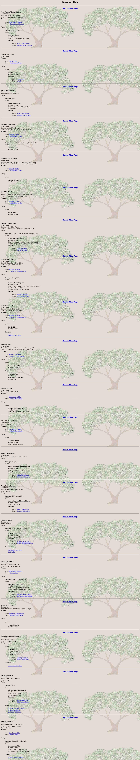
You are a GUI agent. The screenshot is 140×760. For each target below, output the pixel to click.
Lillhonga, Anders (22, 658)
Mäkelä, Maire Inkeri (14, 335)
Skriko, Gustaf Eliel (15, 354)
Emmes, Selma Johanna (24, 45)
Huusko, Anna (14, 734)
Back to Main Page (70, 8)
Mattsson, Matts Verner (24, 594)
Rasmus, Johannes (22, 294)
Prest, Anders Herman (15, 22)
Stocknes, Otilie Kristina (17, 356)
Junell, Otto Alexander (23, 43)
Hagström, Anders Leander (16, 708)
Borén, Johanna (22, 250)
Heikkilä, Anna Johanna (17, 24)
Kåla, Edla (11, 552)
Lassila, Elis (20, 79)
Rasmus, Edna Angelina (15, 757)
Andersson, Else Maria (15, 666)
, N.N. (19, 81)
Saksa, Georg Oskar (15, 397)
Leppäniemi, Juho (14, 733)
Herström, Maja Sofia (16, 615)
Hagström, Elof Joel (14, 710)
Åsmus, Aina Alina (23, 296)
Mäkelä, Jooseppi (14, 269)
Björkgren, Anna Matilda (24, 596)
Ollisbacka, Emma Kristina (18, 271)
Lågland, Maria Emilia (24, 115)
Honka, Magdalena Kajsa (25, 543)
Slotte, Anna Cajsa (22, 702)
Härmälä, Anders (14, 134)
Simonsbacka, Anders (23, 700)
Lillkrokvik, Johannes (15, 571)
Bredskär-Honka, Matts (24, 542)
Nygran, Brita (14, 573)
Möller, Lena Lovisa (16, 136)
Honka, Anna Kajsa (23, 659)
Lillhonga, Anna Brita (15, 550)
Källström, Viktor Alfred (16, 613)
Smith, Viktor (13, 61)
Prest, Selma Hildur (15, 63)
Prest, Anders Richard (23, 113)
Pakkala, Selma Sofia (16, 398)
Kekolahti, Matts (22, 248)
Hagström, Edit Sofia (14, 712)
